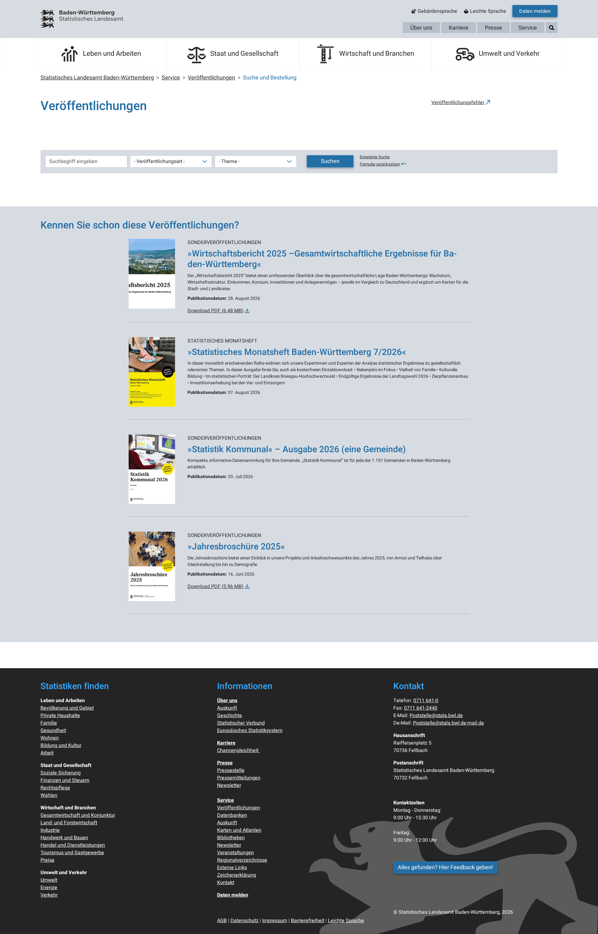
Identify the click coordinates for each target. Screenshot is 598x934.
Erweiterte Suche (375, 157)
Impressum (274, 920)
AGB (222, 920)
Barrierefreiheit (307, 920)
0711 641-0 (425, 700)
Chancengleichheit (238, 750)
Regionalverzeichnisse (242, 860)
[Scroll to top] (584, 920)
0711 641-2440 (420, 708)
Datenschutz (244, 920)
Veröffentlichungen (238, 808)
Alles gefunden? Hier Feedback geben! (445, 867)
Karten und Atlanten (239, 830)
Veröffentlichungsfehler (457, 102)
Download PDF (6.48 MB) (215, 310)
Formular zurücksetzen (380, 164)
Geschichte (229, 715)
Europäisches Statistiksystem (249, 730)
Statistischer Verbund (241, 723)
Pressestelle (230, 770)
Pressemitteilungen (238, 778)
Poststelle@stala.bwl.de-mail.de (448, 723)
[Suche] (551, 27)
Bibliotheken (231, 837)
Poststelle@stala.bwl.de (436, 715)
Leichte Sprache (346, 920)
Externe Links (232, 867)
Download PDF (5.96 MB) (215, 586)
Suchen (330, 161)
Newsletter (229, 785)
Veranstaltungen (235, 852)
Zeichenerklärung (236, 875)
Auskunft (227, 708)
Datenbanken (232, 815)
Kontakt (225, 882)
